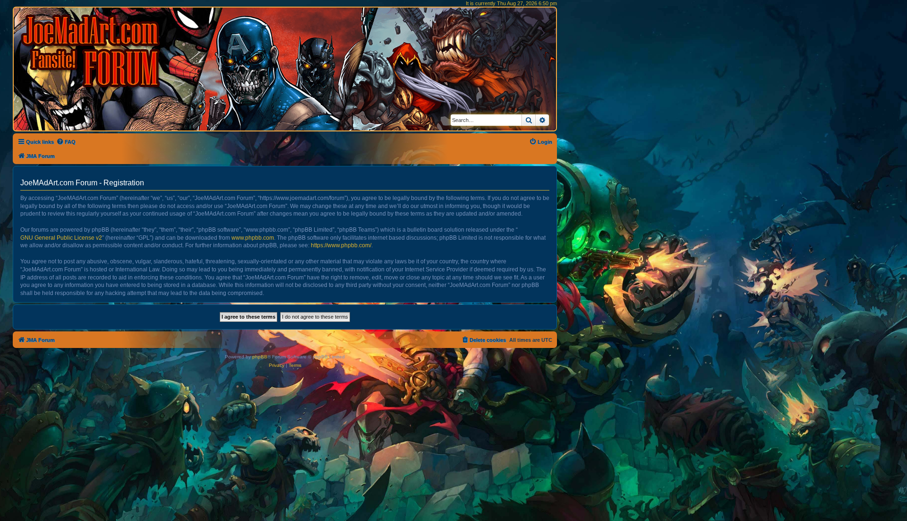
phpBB (259, 356)
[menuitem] (66, 142)
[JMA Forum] (92, 51)
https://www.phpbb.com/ (341, 245)
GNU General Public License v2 (61, 237)
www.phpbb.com (252, 237)
